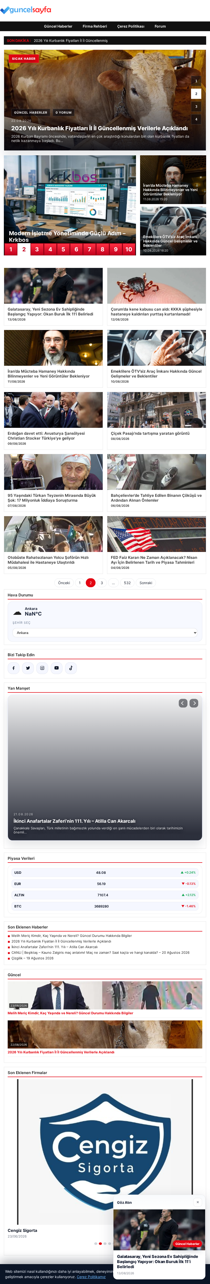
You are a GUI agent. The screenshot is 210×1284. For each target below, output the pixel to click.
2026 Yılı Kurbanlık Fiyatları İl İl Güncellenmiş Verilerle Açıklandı (86, 40)
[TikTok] (71, 668)
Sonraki (146, 583)
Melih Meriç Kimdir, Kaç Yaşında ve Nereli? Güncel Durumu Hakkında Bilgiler (72, 936)
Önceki (64, 583)
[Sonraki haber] (194, 703)
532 (127, 583)
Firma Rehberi (95, 26)
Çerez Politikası (130, 26)
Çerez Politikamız (91, 1277)
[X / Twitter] (28, 668)
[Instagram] (42, 668)
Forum (160, 26)
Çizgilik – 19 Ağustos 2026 (33, 958)
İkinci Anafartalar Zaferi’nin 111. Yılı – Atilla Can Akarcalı (55, 947)
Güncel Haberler (58, 26)
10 (128, 249)
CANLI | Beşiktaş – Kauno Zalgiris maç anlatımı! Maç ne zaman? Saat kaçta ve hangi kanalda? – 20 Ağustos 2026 (101, 952)
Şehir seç (22, 623)
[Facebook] (13, 668)
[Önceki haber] (183, 703)
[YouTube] (56, 668)
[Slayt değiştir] (95, 1243)
